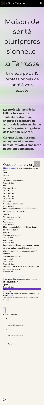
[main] (22, 55)
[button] (3, 3)
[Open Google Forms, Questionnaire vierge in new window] (37, 164)
